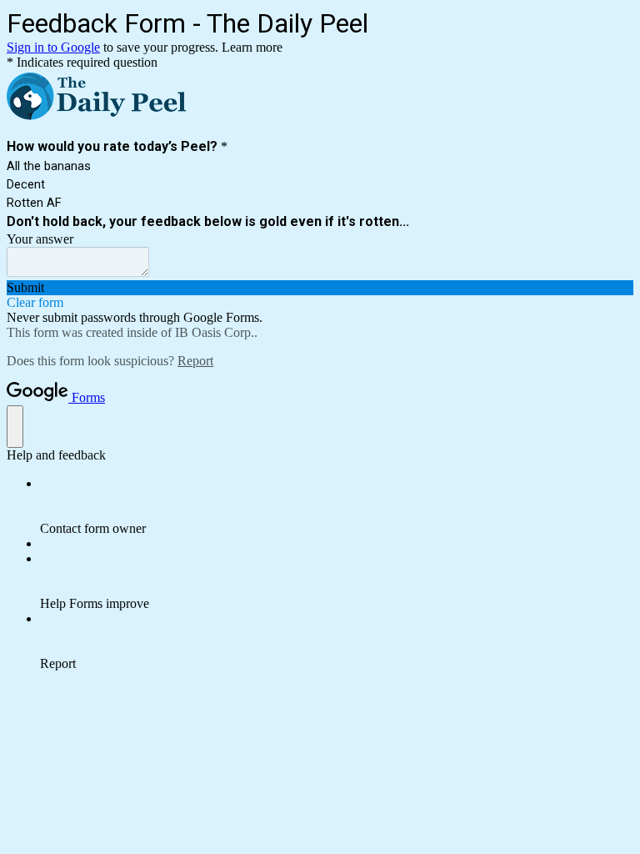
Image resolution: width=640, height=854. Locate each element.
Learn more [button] (252, 47)
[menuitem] (336, 506)
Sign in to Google (53, 47)
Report (195, 361)
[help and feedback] (15, 426)
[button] (320, 287)
